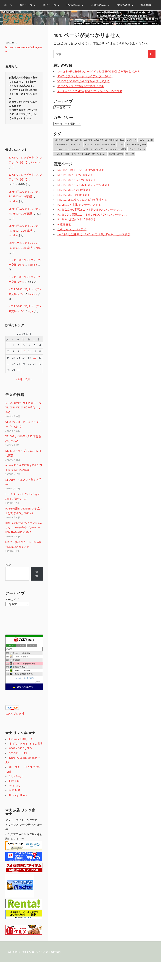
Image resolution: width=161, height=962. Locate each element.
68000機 (88, 140)
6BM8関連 (59, 140)
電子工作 (130, 154)
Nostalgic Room (18, 795)
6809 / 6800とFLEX (20, 748)
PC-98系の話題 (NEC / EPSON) (76, 219)
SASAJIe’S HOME (18, 753)
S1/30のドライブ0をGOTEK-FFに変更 (80, 86)
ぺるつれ (14, 785)
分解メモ (59, 154)
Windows (76, 149)
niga (38, 247)
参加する (39, 682)
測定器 (112, 154)
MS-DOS (105, 144)
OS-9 (128, 144)
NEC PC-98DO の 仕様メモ (73, 195)
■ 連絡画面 (64, 224)
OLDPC (120, 144)
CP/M (129, 140)
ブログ (132, 149)
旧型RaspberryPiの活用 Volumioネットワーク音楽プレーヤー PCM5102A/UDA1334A (23, 527)
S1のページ (16, 776)
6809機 (69, 140)
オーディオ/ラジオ (99, 149)
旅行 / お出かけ (99, 154)
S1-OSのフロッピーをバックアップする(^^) (84, 76)
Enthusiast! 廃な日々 (21, 739)
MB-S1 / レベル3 (92, 144)
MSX (113, 144)
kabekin (35, 162)
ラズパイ (141, 149)
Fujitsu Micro (61, 144)
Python (58, 149)
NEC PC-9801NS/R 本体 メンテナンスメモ (83, 185)
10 (23, 351)
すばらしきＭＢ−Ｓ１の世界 (26, 743)
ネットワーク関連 (118, 149)
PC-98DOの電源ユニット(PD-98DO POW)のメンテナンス (92, 214)
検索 (8, 564)
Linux (80, 144)
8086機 (78, 140)
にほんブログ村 (14, 713)
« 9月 (19, 379)
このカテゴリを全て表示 (24, 678)
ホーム (8, 5)
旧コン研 (14, 780)
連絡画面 (145, 5)
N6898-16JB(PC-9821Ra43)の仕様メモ (80, 170)
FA (135, 140)
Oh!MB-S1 (14, 790)
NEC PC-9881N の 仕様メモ (74, 190)
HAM (72, 144)
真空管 (120, 154)
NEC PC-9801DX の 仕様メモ (75, 175)
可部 (67, 154)
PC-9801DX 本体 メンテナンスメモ (79, 204)
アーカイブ (12, 599)
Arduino (98, 140)
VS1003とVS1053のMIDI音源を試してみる (83, 81)
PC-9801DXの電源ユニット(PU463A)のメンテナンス (89, 209)
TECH (66, 149)
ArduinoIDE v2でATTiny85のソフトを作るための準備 (89, 91)
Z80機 (85, 149)
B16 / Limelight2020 (114, 140)
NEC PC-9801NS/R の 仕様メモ (76, 180)
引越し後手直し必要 (81, 154)
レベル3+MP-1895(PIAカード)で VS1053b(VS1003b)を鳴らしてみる (98, 71)
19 (34, 357)
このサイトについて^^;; (72, 229)
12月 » (28, 379)
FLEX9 (141, 140)
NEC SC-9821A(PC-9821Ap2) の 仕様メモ (82, 199)
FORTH (150, 140)
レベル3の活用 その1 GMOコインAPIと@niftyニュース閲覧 (93, 234)
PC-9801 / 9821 (139, 144)
